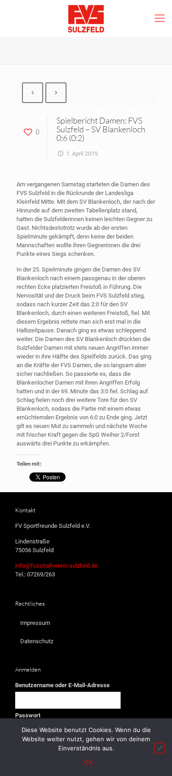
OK (88, 762)
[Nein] (159, 748)
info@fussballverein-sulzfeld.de (56, 565)
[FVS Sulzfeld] (86, 18)
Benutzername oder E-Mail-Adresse (62, 685)
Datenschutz (36, 641)
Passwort (27, 715)
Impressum (35, 622)
